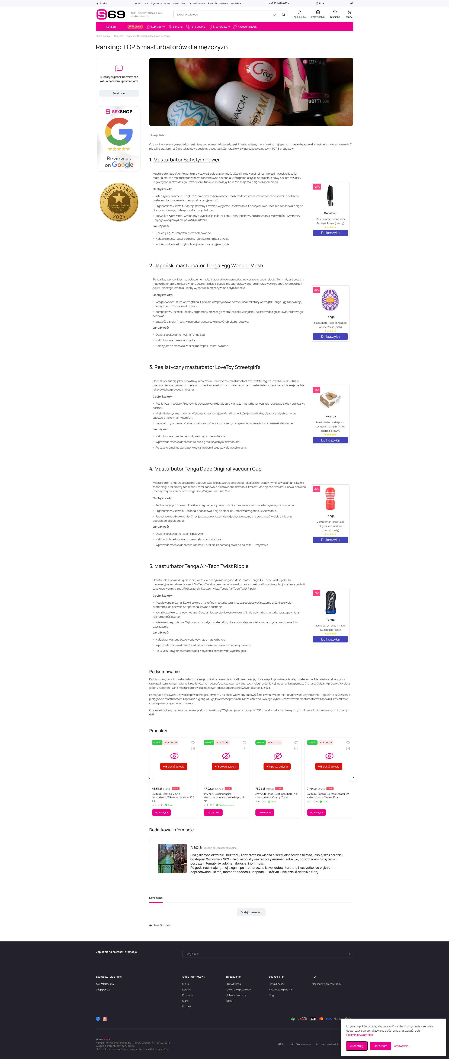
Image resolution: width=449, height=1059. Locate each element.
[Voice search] (275, 14)
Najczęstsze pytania (280, 989)
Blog (271, 995)
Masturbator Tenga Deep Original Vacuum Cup (208, 468)
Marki (185, 1000)
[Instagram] (105, 1019)
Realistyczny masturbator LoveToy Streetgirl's (207, 367)
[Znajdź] (283, 14)
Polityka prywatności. (360, 1035)
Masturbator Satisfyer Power (186, 159)
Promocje (187, 995)
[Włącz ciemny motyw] (351, 3)
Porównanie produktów (238, 989)
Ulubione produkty (236, 995)
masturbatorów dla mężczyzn (310, 144)
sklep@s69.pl (103, 989)
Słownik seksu (276, 984)
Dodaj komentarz (251, 912)
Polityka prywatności (327, 1044)
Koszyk (229, 1000)
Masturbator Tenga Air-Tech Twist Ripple (202, 566)
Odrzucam (380, 1046)
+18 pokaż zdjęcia (173, 766)
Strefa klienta (233, 984)
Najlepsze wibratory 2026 (326, 984)
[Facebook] (98, 1019)
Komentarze (156, 897)
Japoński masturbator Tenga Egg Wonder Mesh (209, 265)
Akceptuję (356, 1046)
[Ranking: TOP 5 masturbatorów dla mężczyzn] (251, 92)
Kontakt (186, 1006)
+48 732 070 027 (278, 3)
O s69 (185, 984)
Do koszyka (330, 232)
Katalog (186, 989)
